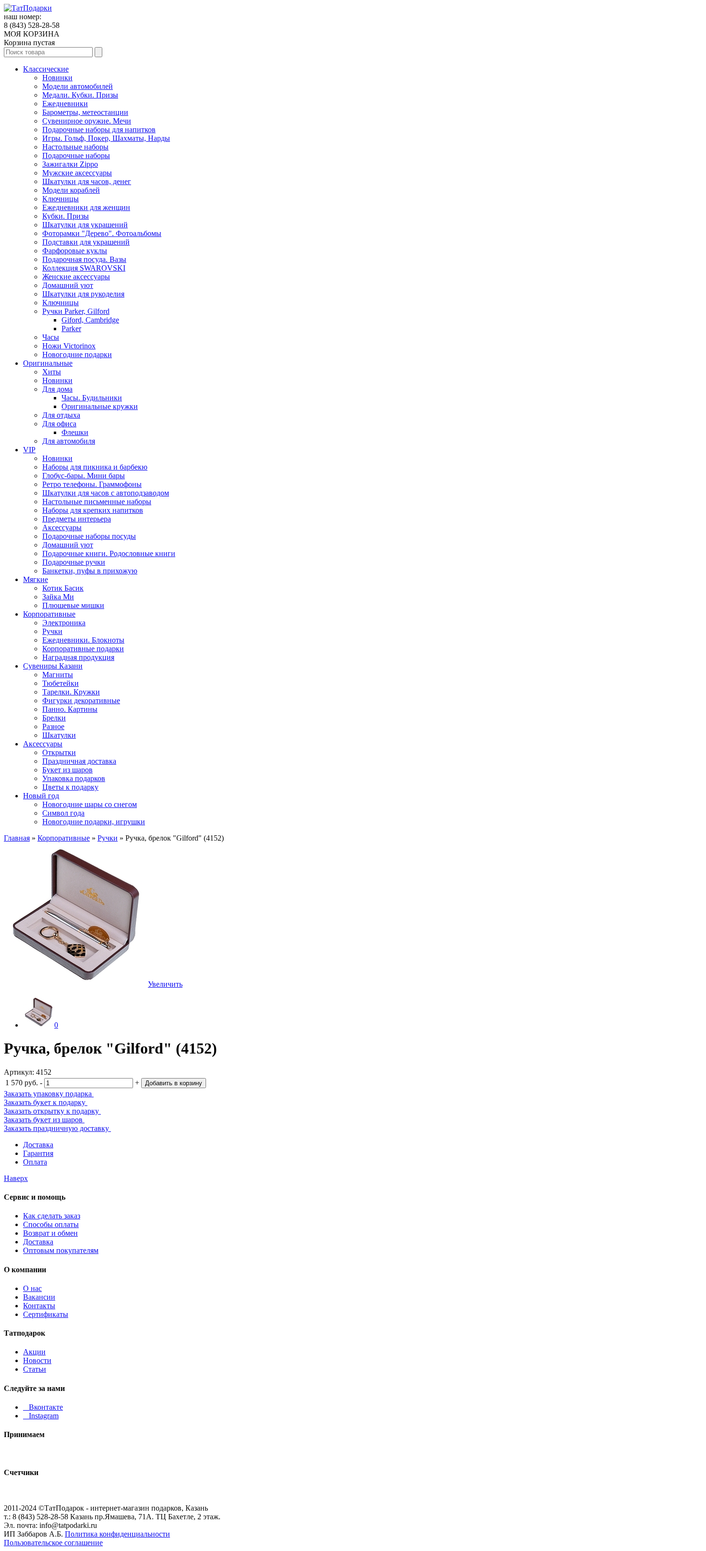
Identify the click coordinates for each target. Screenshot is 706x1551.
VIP (29, 450)
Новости (37, 1360)
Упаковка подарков (73, 778)
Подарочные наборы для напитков (99, 129)
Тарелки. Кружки (71, 692)
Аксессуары (62, 527)
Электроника (63, 623)
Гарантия (38, 1153)
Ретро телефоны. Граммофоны (92, 484)
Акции (34, 1352)
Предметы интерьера (76, 519)
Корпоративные (49, 614)
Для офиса (59, 424)
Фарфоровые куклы (74, 251)
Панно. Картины (69, 709)
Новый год (41, 796)
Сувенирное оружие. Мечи (86, 121)
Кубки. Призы (65, 216)
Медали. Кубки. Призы (80, 95)
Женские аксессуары (76, 277)
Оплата (35, 1162)
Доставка (38, 1145)
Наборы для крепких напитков (92, 510)
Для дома (57, 389)
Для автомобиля (68, 441)
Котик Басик (63, 588)
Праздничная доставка (79, 761)
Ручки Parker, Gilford (76, 311)
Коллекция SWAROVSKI (83, 268)
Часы (50, 337)
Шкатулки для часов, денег (86, 181)
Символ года (63, 813)
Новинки (57, 78)
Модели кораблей (71, 190)
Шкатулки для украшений (85, 225)
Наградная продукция (78, 657)
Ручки (52, 631)
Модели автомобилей (77, 86)
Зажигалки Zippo (70, 164)
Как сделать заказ (51, 1216)
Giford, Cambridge (90, 320)
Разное (53, 726)
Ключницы (60, 199)
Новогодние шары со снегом (89, 804)
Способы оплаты (51, 1224)
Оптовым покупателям (60, 1250)
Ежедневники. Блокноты (83, 640)
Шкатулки (59, 735)
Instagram (41, 1416)
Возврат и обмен (50, 1233)
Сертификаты (45, 1314)
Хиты (51, 372)
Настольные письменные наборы (96, 501)
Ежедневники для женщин (86, 207)
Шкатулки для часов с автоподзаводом (105, 493)
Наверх (16, 1178)
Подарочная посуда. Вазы (84, 259)
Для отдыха (61, 415)
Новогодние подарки (77, 354)
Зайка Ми (58, 597)
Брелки (54, 718)
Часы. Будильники (91, 398)
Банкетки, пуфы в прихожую (89, 571)
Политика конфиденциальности (117, 1534)
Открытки (59, 752)
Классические (46, 69)
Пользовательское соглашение (53, 1543)
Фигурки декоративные (81, 700)
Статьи (34, 1369)
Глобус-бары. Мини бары (83, 476)
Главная (17, 838)
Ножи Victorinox (69, 346)
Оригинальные (48, 363)
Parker (71, 328)
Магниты (57, 674)
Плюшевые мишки (73, 605)
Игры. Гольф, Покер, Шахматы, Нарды (106, 138)
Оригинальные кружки (99, 406)
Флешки (74, 432)
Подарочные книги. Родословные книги (108, 553)
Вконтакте (43, 1407)
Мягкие (35, 579)
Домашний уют (67, 285)
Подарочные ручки (73, 562)
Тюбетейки (60, 683)
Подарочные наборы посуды (89, 536)
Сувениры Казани (53, 666)
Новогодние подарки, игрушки (93, 822)
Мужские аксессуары (77, 173)
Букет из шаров (67, 770)
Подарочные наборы (76, 155)
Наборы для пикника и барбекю (94, 467)
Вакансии (39, 1297)
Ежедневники (65, 103)
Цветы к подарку (70, 787)
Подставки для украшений (86, 242)
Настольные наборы (75, 147)
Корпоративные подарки (83, 649)
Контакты (39, 1306)
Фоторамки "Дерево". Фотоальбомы (101, 233)
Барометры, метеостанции (85, 112)
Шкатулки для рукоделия (83, 294)
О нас (32, 1288)
